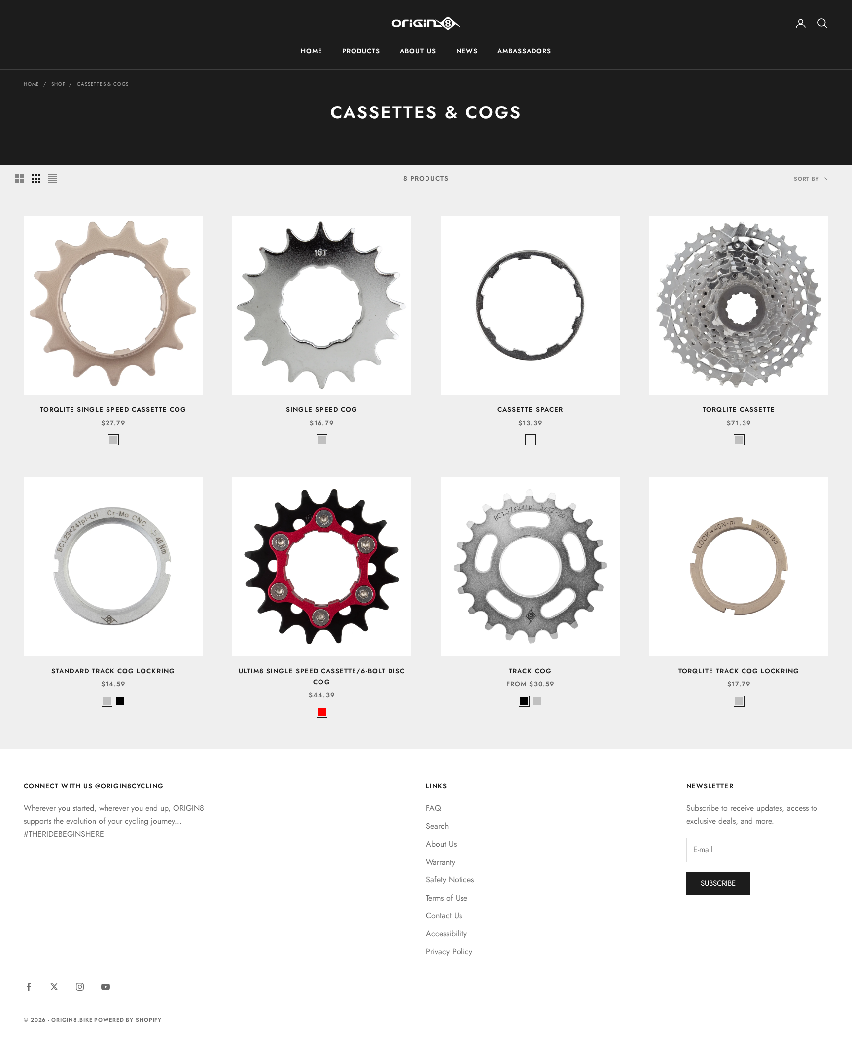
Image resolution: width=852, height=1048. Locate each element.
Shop (58, 84)
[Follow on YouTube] (105, 987)
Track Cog (530, 671)
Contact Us (444, 915)
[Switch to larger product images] (19, 178)
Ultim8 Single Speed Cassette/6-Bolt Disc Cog (322, 676)
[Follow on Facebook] (29, 987)
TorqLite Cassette (739, 409)
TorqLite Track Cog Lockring (738, 671)
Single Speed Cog (321, 409)
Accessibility (446, 933)
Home (311, 51)
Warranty (440, 861)
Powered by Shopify (128, 1020)
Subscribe (718, 883)
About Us (418, 51)
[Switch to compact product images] (52, 178)
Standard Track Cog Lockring (113, 671)
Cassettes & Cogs (103, 84)
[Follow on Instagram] (80, 987)
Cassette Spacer (530, 409)
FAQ (433, 808)
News (467, 51)
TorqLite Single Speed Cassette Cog (113, 409)
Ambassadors (524, 51)
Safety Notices (450, 879)
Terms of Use (446, 897)
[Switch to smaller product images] (36, 178)
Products (361, 51)
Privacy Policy (449, 951)
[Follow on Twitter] (54, 987)
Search (437, 825)
